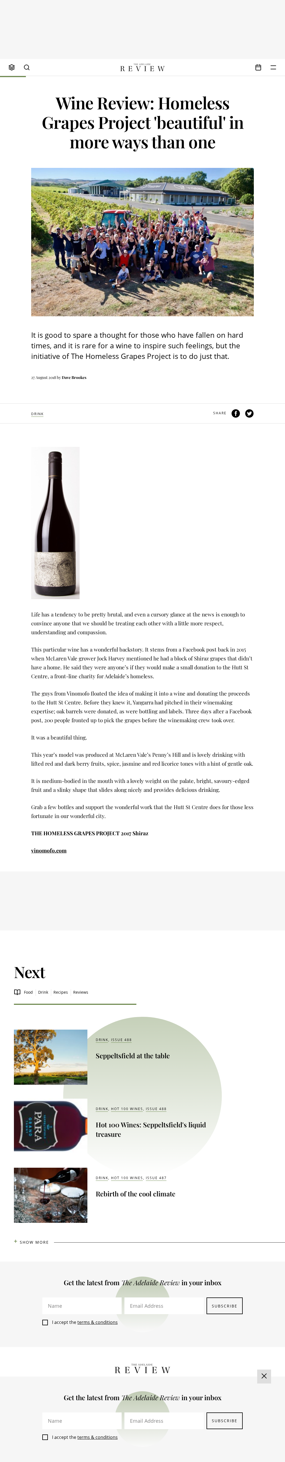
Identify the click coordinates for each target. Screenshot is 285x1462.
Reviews (80, 992)
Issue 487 (156, 1178)
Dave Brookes (74, 377)
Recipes (60, 992)
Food (28, 992)
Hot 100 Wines (127, 1108)
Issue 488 (121, 1039)
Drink (37, 414)
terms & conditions (97, 1322)
